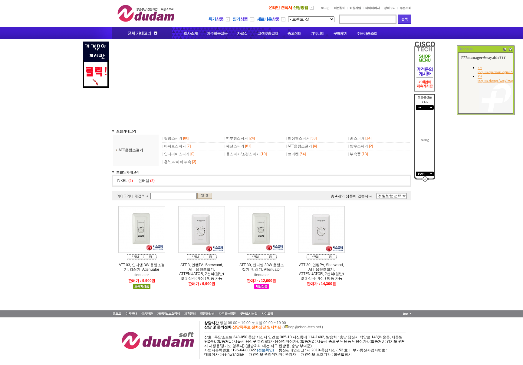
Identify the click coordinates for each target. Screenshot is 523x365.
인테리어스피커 (176, 154)
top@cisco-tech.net (305, 327)
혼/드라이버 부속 (177, 162)
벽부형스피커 (237, 138)
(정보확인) (265, 350)
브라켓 (293, 154)
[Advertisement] (261, 84)
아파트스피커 (175, 146)
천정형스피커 (299, 138)
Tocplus (466, 49)
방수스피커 (359, 146)
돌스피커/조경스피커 (243, 154)
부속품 (355, 154)
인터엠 (146, 181)
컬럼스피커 (173, 138)
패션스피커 (235, 146)
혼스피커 (357, 138)
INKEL (125, 181)
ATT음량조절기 (130, 150)
